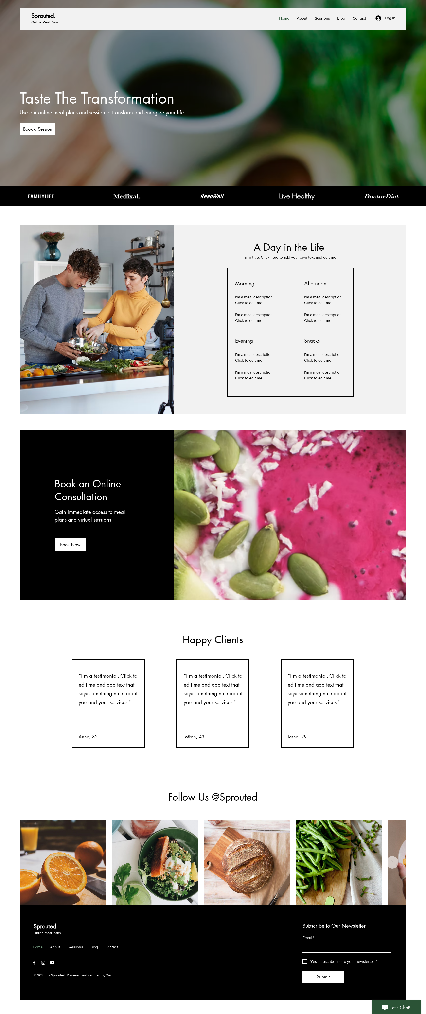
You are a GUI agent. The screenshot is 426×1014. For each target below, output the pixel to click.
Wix (109, 975)
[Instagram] (43, 962)
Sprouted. (43, 15)
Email (308, 938)
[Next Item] (392, 862)
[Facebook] (34, 962)
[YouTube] (52, 962)
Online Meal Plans (45, 22)
